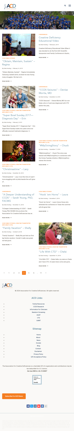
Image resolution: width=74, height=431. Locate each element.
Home (39, 335)
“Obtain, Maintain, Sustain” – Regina (18, 63)
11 (41, 273)
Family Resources (39, 304)
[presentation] (18, 45)
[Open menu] (70, 6)
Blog (38, 346)
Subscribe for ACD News (14, 396)
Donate (38, 343)
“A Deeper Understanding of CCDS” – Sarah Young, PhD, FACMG (18, 198)
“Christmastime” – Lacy (15, 169)
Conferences (43, 34)
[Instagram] (35, 406)
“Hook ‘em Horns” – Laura (53, 194)
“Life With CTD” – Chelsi (53, 251)
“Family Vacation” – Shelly (16, 228)
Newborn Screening (38, 312)
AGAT (39, 315)
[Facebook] (28, 406)
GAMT (38, 320)
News (38, 340)
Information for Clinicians (38, 309)
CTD (38, 318)
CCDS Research (38, 307)
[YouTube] (38, 406)
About (38, 337)
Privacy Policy (38, 354)
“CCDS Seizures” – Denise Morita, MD (53, 91)
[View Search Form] (65, 5)
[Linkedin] (42, 406)
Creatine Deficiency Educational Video (50, 39)
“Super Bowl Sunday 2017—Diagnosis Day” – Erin (17, 117)
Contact (38, 348)
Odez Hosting (7, 68)
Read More (7, 81)
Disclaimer (38, 351)
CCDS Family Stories (8, 58)
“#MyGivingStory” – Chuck (54, 145)
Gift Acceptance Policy (38, 357)
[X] (31, 406)
